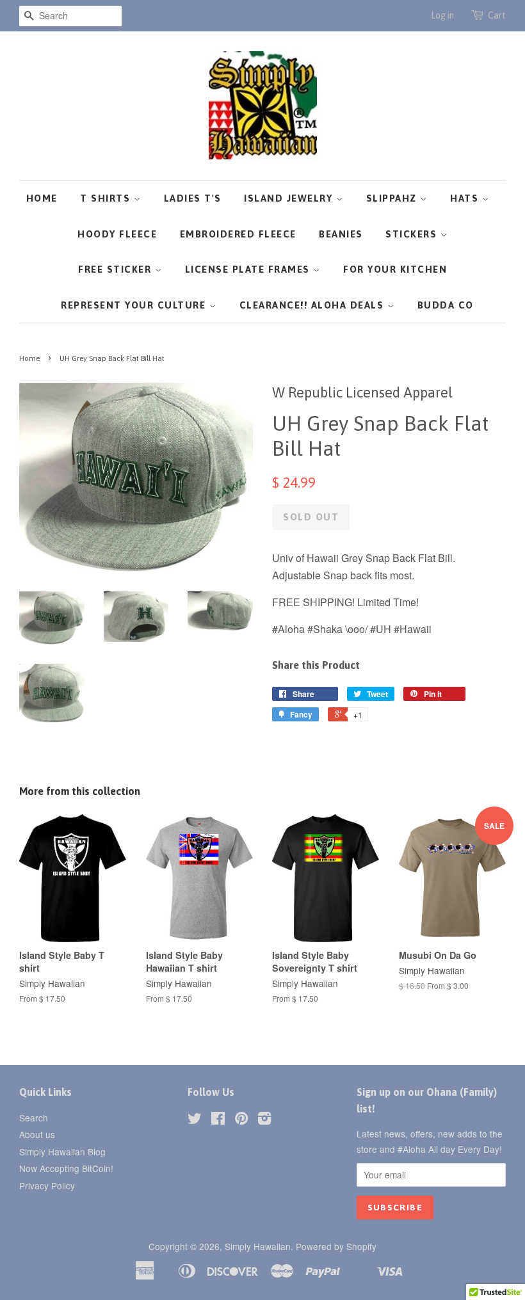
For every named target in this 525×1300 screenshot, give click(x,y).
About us (37, 1134)
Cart (497, 15)
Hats (466, 198)
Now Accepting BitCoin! (66, 1168)
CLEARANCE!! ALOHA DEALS (313, 305)
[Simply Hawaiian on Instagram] (264, 1120)
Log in (442, 15)
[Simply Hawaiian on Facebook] (218, 1120)
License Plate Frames (249, 269)
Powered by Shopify (336, 1246)
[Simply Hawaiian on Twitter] (195, 1120)
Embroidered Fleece (238, 234)
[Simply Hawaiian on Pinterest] (241, 1120)
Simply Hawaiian (258, 1246)
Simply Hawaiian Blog (62, 1151)
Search (33, 1117)
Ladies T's (193, 198)
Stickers (412, 234)
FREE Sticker (116, 269)
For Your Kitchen (395, 269)
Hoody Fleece (117, 234)
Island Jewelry (290, 198)
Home (42, 198)
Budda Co (445, 305)
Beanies (341, 234)
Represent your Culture (135, 305)
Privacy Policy (47, 1185)
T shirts (107, 198)
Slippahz (393, 198)
